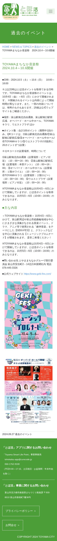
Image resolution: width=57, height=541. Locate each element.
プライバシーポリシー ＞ (20, 510)
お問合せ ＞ (12, 525)
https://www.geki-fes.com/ (37, 274)
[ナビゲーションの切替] (51, 11)
